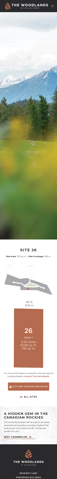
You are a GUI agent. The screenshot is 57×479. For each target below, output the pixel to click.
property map (28, 473)
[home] (26, 6)
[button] (52, 6)
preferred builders (28, 477)
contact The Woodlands (36, 376)
